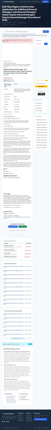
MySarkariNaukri (5, 34)
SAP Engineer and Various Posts (10, 256)
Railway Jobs (20, 420)
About (35, 427)
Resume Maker (39, 110)
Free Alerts (45, 1)
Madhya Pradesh (13, 34)
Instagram (13, 230)
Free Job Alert (29, 415)
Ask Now (30, 344)
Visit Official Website (24, 399)
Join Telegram (13, 226)
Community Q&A (29, 420)
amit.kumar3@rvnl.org (27, 203)
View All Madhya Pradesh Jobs (17, 338)
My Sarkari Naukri (9, 1)
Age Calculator (39, 108)
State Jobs (25, 1)
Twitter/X (18, 230)
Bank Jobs (20, 417)
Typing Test (39, 105)
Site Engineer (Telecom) (8, 245)
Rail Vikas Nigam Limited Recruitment (28, 34)
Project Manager (7, 253)
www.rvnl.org (12, 207)
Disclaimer (47, 427)
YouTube (23, 230)
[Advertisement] (17, 52)
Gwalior (18, 34)
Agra (18, 99)
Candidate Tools (29, 417)
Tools (40, 1)
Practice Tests (28, 419)
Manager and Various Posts (9, 249)
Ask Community (35, 1)
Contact (39, 427)
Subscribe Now (41, 86)
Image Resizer (39, 103)
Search (46, 31)
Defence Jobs (20, 419)
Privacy (43, 427)
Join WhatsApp (23, 226)
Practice (29, 1)
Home (21, 1)
